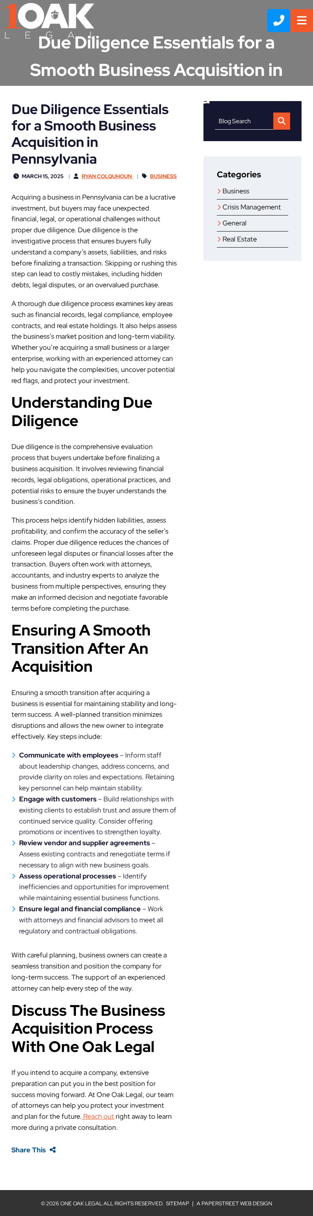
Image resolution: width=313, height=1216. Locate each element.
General (235, 223)
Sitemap (177, 1203)
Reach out (98, 1116)
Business (163, 176)
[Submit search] (281, 121)
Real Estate (240, 239)
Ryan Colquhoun (107, 176)
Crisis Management (252, 207)
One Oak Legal (81, 1203)
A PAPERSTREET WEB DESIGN (234, 1203)
